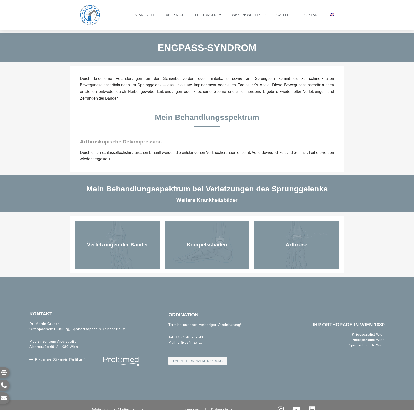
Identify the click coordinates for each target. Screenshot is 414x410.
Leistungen (206, 15)
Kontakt (311, 15)
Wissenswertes (246, 15)
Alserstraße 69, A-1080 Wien (53, 347)
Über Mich (175, 15)
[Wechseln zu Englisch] (332, 15)
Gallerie (284, 15)
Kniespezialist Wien (368, 334)
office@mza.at (190, 342)
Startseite (145, 15)
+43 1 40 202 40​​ (189, 337)
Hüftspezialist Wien (368, 340)
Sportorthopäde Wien (367, 345)
